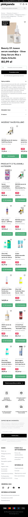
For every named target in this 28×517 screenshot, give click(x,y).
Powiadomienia (5, 500)
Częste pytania (19, 468)
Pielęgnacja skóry (20, 14)
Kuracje (20, 16)
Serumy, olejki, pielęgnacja (8, 16)
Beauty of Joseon (12, 13)
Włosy (3, 456)
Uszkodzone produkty (7, 473)
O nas (16, 478)
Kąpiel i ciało (4, 466)
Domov (4, 13)
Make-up (3, 451)
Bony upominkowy (20, 475)
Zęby (2, 464)
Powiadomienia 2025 (7, 497)
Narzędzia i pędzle (6, 461)
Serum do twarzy (6, 17)
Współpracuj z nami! (20, 473)
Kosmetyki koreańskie (7, 14)
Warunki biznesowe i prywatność (10, 495)
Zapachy (3, 458)
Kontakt (17, 470)
